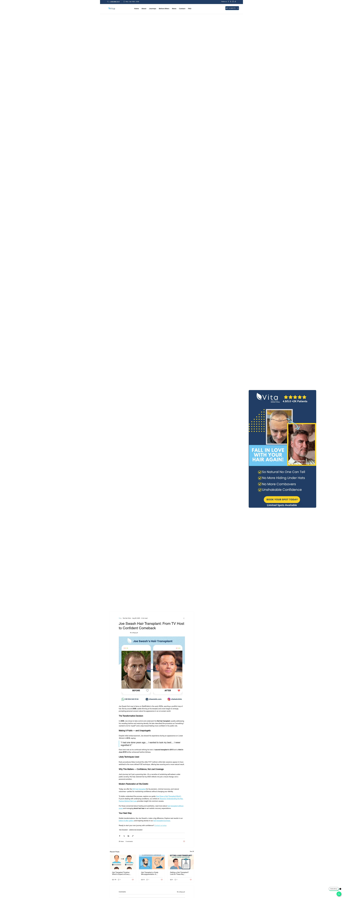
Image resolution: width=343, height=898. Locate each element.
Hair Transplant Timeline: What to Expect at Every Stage (121, 873)
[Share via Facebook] (119, 836)
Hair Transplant (123, 829)
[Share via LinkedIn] (128, 836)
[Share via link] (133, 836)
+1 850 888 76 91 (115, 1)
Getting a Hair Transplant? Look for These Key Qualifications (179, 873)
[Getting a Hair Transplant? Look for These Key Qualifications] (181, 862)
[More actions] (184, 618)
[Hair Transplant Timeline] (123, 862)
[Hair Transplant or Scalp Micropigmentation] (152, 862)
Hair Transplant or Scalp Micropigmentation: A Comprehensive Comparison (151, 873)
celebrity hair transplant (135, 829)
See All (192, 851)
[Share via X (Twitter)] (124, 836)
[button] (282, 449)
